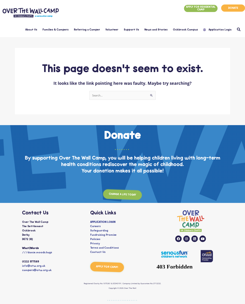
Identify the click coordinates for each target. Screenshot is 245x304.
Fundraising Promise (103, 235)
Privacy (95, 243)
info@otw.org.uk (33, 266)
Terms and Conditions (104, 248)
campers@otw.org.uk (37, 270)
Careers (95, 226)
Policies (95, 239)
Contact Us (97, 252)
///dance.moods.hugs (37, 252)
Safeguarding (99, 230)
